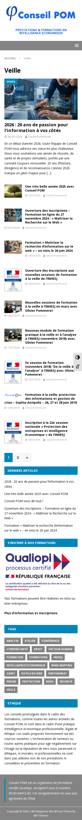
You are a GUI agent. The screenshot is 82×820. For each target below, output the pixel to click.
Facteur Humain (60, 649)
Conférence (50, 641)
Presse (11, 681)
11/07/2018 (13, 347)
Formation (15, 657)
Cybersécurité (17, 649)
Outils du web (31, 673)
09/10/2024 (13, 227)
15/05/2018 (13, 407)
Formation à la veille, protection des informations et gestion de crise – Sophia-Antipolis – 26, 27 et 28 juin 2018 (40, 398)
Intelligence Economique (26, 665)
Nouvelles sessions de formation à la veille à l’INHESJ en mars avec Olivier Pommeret (51, 306)
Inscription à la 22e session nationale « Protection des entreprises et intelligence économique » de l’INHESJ (46, 429)
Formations (38, 657)
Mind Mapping (61, 665)
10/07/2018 (34, 379)
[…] (49, 173)
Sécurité (66, 681)
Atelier (30, 641)
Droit (38, 649)
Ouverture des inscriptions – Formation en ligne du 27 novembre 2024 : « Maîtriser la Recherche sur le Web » (49, 216)
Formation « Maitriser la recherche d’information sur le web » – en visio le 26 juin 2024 (49, 246)
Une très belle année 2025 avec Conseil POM (49, 188)
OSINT (11, 673)
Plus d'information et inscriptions (31, 613)
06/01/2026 (15, 137)
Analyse (13, 641)
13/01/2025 (34, 195)
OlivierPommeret (39, 137)
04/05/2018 (34, 439)
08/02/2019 (13, 315)
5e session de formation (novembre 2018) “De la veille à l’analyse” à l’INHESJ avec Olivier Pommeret (50, 369)
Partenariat (57, 673)
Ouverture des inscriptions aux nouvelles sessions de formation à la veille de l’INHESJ (51, 274)
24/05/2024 (34, 255)
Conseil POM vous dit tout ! (23, 501)
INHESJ (58, 657)
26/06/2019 (34, 283)
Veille (11, 690)
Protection (31, 681)
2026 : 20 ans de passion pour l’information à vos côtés (36, 127)
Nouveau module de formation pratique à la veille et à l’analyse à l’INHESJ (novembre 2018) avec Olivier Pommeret (50, 336)
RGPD (50, 681)
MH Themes (41, 815)
